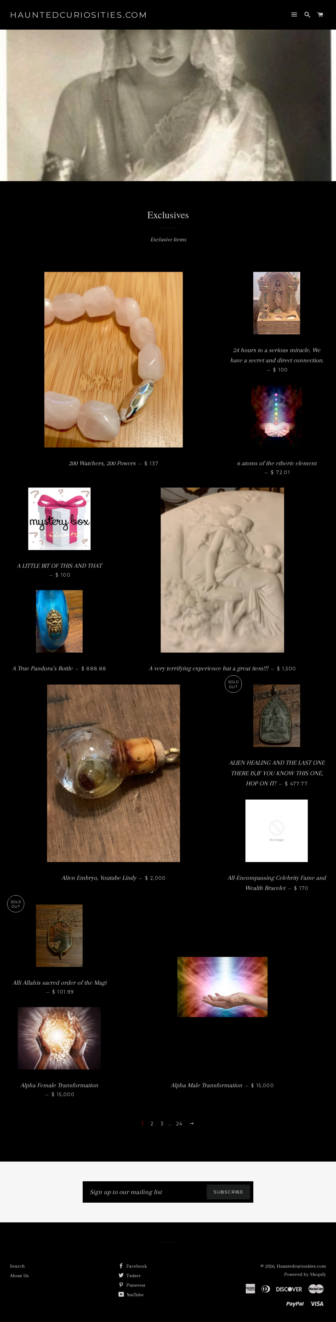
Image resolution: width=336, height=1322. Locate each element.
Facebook (136, 1266)
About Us (19, 1276)
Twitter (133, 1276)
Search (17, 1266)
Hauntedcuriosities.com (78, 15)
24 (179, 1124)
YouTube (134, 1295)
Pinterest (135, 1285)
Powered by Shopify (305, 1274)
